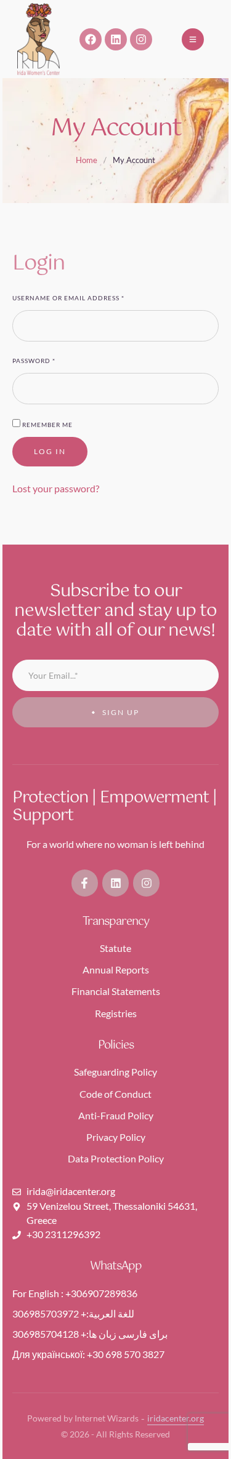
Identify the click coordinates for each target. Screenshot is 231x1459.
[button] (193, 39)
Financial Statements (115, 991)
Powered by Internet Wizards (83, 1418)
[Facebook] (90, 39)
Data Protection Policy (116, 1158)
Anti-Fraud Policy (115, 1115)
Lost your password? (55, 488)
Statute (115, 948)
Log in (50, 451)
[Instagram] (141, 39)
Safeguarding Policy (115, 1071)
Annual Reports (116, 969)
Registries (116, 1013)
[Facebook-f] (84, 882)
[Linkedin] (116, 39)
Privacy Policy (115, 1137)
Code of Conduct (115, 1094)
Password (36, 360)
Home (86, 160)
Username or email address (70, 298)
